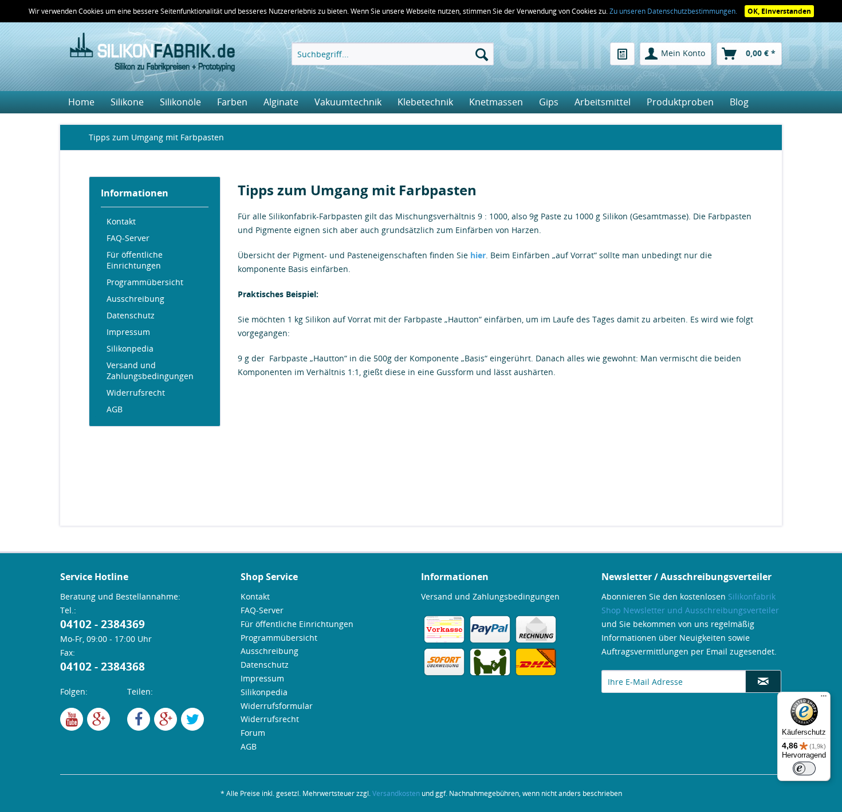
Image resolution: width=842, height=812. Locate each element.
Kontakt (121, 221)
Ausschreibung (135, 298)
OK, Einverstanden (779, 11)
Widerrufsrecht (136, 392)
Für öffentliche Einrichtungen (135, 260)
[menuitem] (393, 53)
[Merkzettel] (622, 53)
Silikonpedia (130, 348)
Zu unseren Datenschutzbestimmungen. (674, 11)
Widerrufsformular (277, 705)
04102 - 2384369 (102, 624)
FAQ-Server (128, 237)
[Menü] (824, 698)
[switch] (804, 768)
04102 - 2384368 (102, 666)
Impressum (128, 331)
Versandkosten (396, 793)
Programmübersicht (145, 282)
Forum (253, 732)
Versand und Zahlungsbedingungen (150, 370)
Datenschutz (131, 315)
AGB (115, 409)
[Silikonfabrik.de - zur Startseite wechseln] (152, 54)
